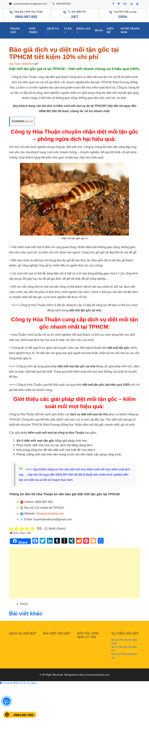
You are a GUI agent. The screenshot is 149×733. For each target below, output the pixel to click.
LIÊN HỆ (110, 30)
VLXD (68, 28)
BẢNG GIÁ (83, 28)
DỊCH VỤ (53, 28)
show (29, 121)
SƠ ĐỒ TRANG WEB (130, 30)
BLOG (99, 30)
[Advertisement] (74, 574)
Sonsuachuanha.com (50, 513)
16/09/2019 (27, 64)
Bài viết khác (26, 613)
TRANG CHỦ (15, 30)
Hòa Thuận (15, 64)
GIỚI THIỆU (33, 30)
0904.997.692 (26, 17)
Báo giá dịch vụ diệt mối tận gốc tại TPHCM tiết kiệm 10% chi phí (64, 53)
